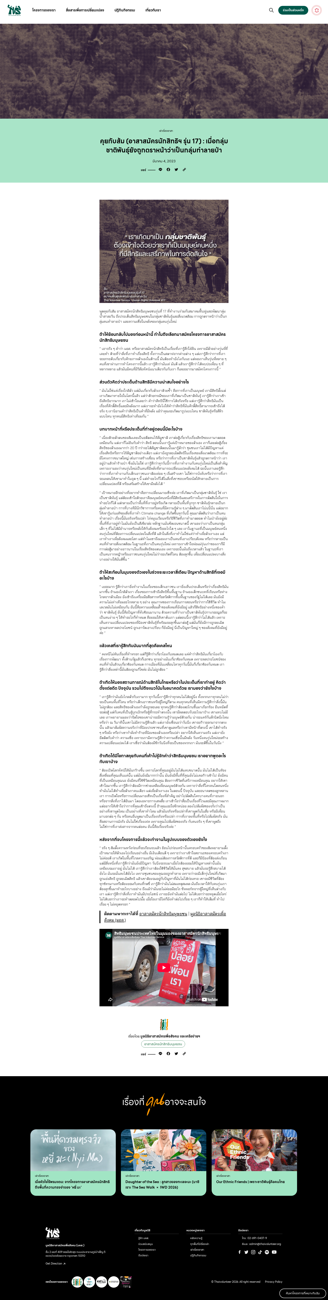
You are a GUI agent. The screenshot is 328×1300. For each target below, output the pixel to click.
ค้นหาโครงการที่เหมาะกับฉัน (303, 1293)
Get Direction (54, 1263)
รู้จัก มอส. (143, 1238)
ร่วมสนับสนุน (145, 1244)
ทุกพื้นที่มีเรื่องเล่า (199, 1244)
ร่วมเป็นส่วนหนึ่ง (293, 10)
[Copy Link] (183, 170)
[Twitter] (175, 170)
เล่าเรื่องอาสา (166, 131)
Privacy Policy (273, 1282)
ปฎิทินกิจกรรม (124, 10)
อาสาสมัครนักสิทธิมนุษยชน (163, 913)
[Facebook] (167, 170)
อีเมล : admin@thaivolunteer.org (261, 1244)
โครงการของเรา (44, 10)
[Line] (159, 170)
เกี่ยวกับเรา (153, 10)
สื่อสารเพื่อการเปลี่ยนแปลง (85, 10)
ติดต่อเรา (143, 1255)
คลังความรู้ (196, 1238)
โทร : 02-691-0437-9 (254, 1238)
